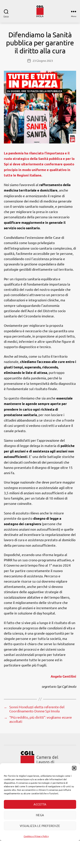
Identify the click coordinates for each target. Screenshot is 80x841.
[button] (74, 768)
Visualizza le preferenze (40, 826)
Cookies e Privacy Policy (36, 836)
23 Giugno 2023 (43, 60)
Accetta (40, 804)
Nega (40, 815)
